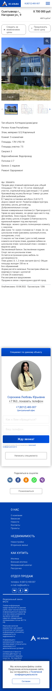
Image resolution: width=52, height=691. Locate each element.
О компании (16, 515)
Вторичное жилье (19, 545)
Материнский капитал (21, 565)
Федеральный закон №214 (12, 600)
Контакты (15, 525)
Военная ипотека (19, 562)
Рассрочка (16, 568)
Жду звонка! (26, 439)
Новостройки (17, 542)
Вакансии (15, 518)
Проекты (15, 528)
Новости (15, 522)
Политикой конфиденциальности (28, 673)
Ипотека (15, 558)
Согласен (26, 681)
